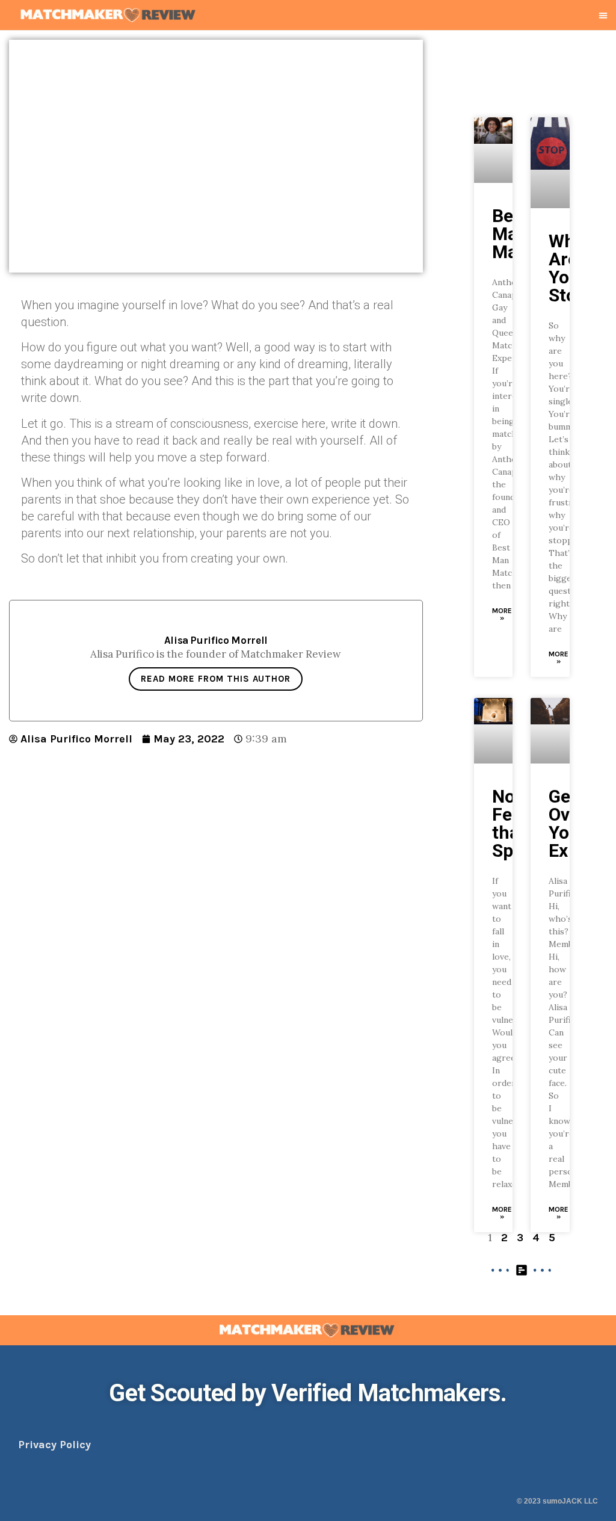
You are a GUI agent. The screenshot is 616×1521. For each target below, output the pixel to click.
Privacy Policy (54, 1444)
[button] (604, 15)
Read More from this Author (216, 678)
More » (502, 614)
